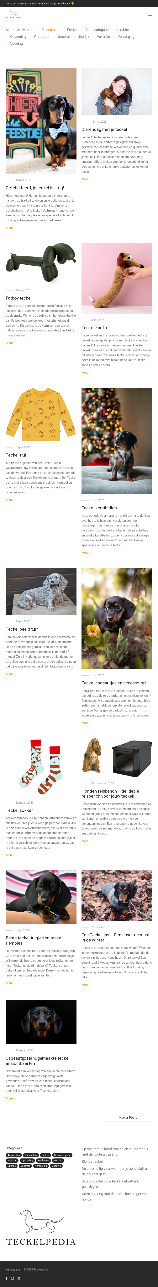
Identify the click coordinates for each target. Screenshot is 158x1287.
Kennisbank (13, 1269)
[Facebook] (7, 1278)
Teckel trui (16, 455)
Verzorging (126, 37)
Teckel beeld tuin (22, 629)
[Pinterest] (19, 1278)
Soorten (64, 37)
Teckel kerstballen (99, 508)
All (7, 30)
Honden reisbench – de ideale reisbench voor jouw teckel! (110, 794)
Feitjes (72, 30)
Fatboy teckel (19, 298)
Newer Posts (128, 1117)
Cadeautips (51, 30)
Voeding (16, 44)
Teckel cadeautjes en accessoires (114, 683)
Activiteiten (25, 30)
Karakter (122, 30)
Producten (42, 37)
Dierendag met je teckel (104, 129)
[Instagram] (12, 1278)
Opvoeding (18, 37)
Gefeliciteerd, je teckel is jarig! (35, 187)
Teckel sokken (20, 810)
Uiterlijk (83, 37)
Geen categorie (97, 30)
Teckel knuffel (95, 327)
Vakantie (103, 37)
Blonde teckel (92, 1161)
